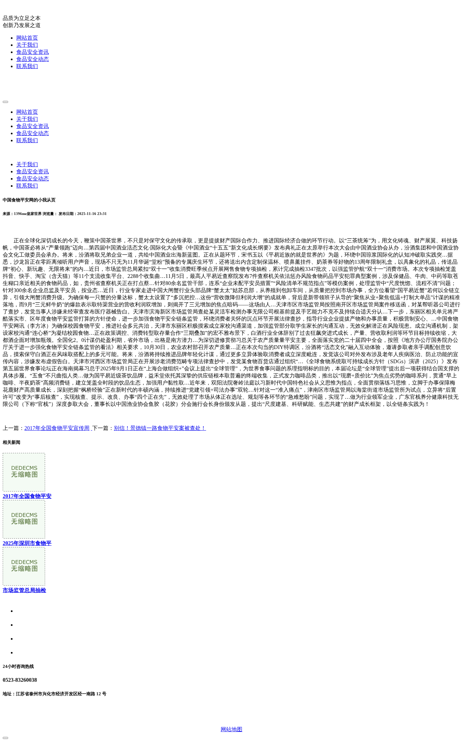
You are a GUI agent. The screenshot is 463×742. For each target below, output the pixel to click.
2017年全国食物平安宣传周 (56, 428)
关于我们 (27, 45)
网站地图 (231, 729)
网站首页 (27, 38)
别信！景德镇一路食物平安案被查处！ (160, 428)
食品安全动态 (32, 59)
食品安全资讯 (32, 52)
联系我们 (27, 66)
